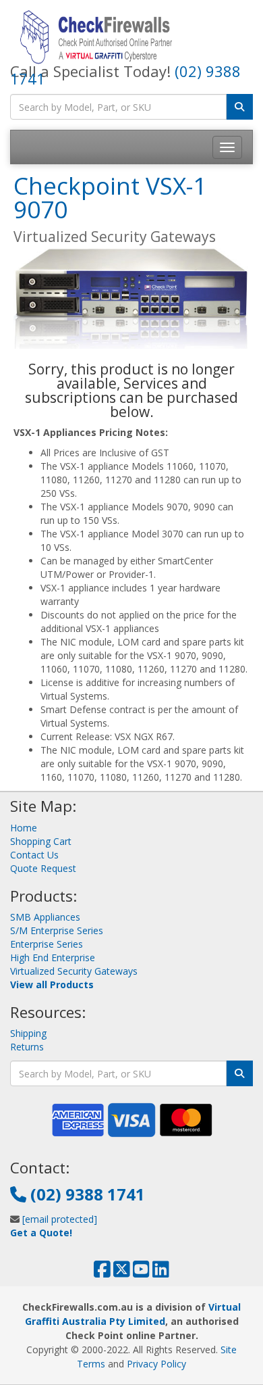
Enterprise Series (46, 944)
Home (23, 827)
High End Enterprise (52, 957)
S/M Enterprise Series (56, 930)
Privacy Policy (156, 1363)
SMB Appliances (45, 916)
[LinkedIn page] (160, 1272)
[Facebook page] (102, 1272)
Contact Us (34, 854)
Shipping (28, 1033)
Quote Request (43, 868)
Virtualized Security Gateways (74, 971)
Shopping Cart (40, 841)
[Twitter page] (121, 1272)
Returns (27, 1046)
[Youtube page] (141, 1272)
